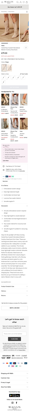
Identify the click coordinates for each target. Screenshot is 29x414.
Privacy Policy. (19, 353)
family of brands (14, 348)
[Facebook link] (16, 408)
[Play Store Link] (13, 401)
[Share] (25, 11)
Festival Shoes (11, 11)
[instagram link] (12, 408)
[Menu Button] (2, 2)
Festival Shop (4, 11)
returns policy (22, 168)
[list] (14, 28)
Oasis (2, 44)
